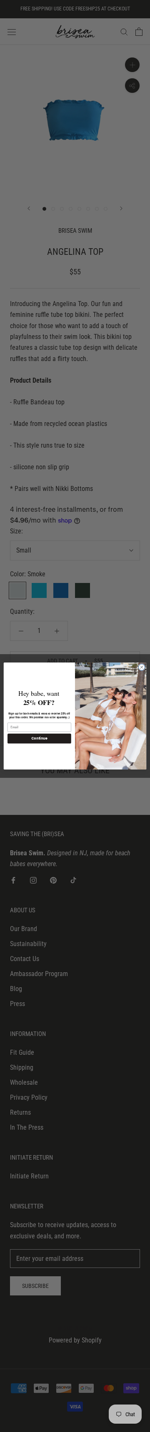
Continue (39, 738)
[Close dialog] (141, 667)
